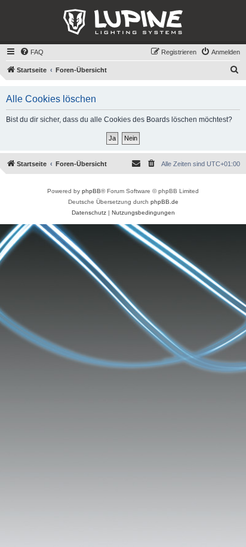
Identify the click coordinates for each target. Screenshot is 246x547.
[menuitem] (32, 52)
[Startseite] (123, 22)
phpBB (91, 191)
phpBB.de (164, 201)
